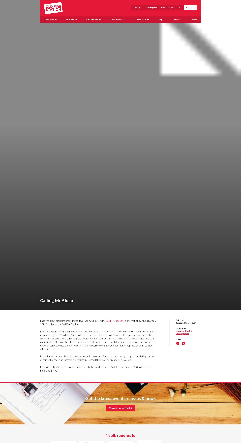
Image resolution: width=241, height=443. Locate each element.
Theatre (188, 331)
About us (70, 19)
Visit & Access (167, 8)
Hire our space (117, 19)
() (137, 8)
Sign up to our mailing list (120, 408)
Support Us (140, 19)
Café (179, 8)
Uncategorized (182, 333)
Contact (176, 19)
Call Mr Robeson (114, 320)
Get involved (92, 19)
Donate (191, 8)
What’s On (49, 19)
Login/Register (150, 8)
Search (194, 19)
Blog (160, 19)
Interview (180, 331)
